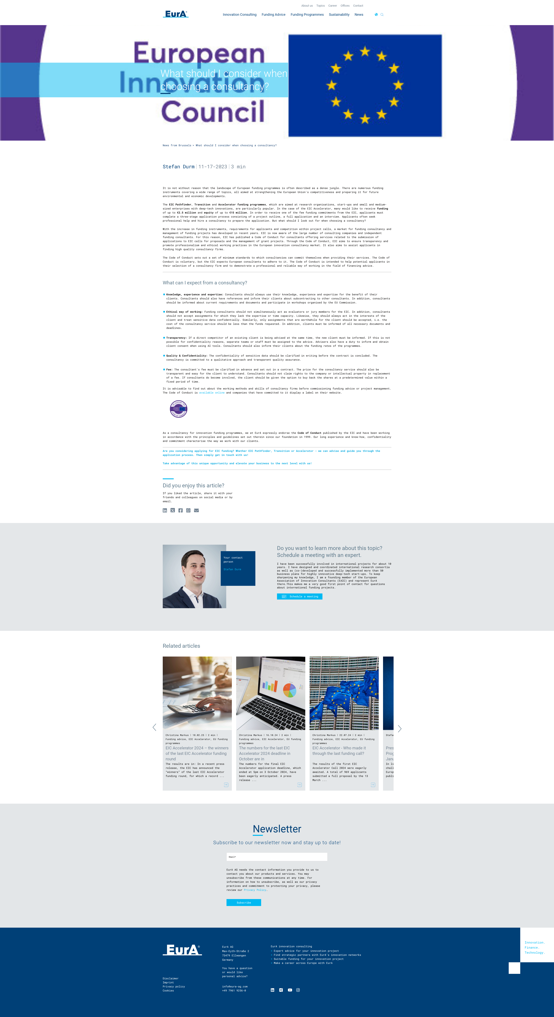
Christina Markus (177, 735)
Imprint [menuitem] (168, 982)
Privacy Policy (255, 890)
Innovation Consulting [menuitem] (240, 15)
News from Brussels (177, 145)
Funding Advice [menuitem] (274, 15)
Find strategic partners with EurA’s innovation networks (317, 955)
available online (212, 392)
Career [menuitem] (332, 5)
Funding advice (176, 739)
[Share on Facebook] (180, 510)
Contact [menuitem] (358, 5)
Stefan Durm (178, 166)
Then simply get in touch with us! (222, 455)
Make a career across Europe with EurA (303, 963)
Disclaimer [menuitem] (171, 978)
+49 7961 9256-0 (234, 990)
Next (397, 728)
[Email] (196, 510)
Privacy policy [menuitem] (174, 986)
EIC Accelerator (199, 739)
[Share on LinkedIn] (165, 510)
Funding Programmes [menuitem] (307, 15)
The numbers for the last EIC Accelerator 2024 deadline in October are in (264, 753)
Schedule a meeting (304, 596)
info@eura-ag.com (235, 986)
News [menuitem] (359, 15)
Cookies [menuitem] (168, 990)
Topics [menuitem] (320, 5)
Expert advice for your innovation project (306, 950)
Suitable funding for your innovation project (309, 959)
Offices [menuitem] (345, 5)
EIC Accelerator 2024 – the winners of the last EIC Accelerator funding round (197, 753)
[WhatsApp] (188, 510)
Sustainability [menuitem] (339, 15)
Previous (157, 728)
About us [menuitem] (307, 5)
